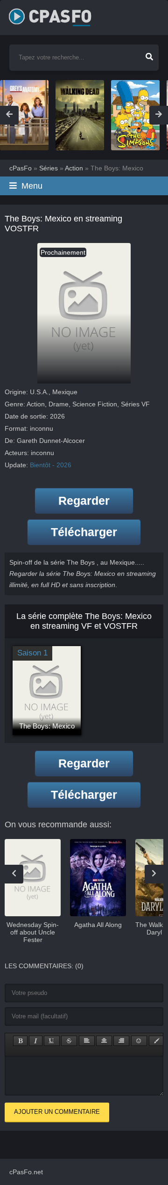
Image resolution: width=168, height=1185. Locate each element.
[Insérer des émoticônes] (139, 1041)
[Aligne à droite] (121, 1041)
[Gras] (20, 1041)
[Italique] (35, 1041)
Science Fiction (94, 404)
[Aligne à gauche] (87, 1041)
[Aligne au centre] (104, 1041)
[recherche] (149, 53)
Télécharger (84, 531)
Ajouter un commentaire (57, 1111)
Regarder (84, 500)
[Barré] (69, 1041)
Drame (59, 404)
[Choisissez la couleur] (157, 1041)
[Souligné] (52, 1041)
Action (36, 404)
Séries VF (135, 404)
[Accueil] (60, 14)
